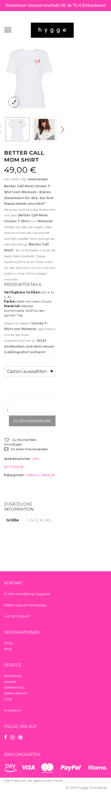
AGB (8, 699)
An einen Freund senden (29, 449)
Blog (7, 649)
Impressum (13, 710)
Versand (10, 682)
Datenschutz (14, 687)
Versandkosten (37, 179)
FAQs (8, 643)
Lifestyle (48, 475)
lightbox (14, 102)
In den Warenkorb (32, 421)
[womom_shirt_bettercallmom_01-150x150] (44, 129)
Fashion (32, 475)
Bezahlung (12, 676)
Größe (11, 363)
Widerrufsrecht (15, 693)
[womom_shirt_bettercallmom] (30, 79)
